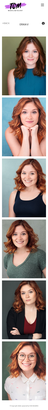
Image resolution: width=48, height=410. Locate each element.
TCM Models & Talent (20, 7)
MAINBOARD (33, 406)
